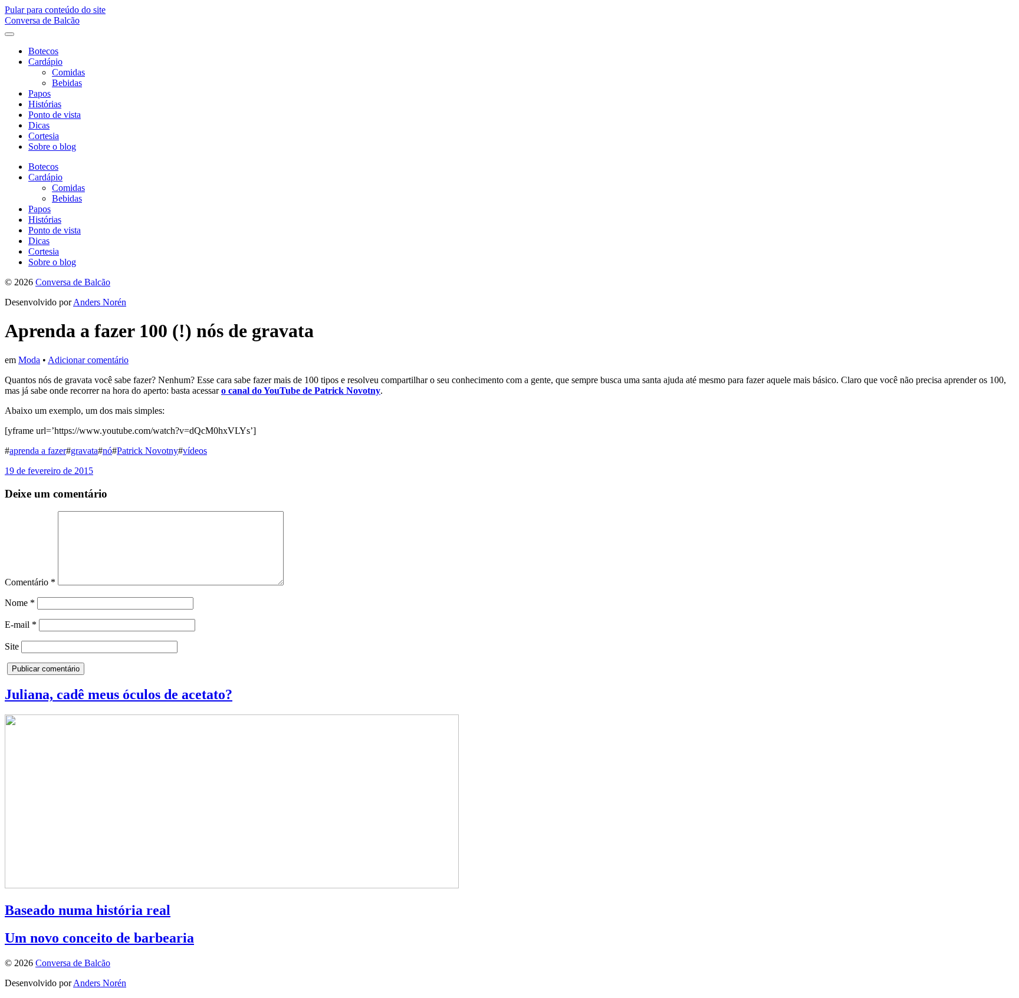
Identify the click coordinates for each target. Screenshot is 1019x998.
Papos (39, 93)
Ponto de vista (54, 115)
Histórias (44, 104)
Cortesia (43, 136)
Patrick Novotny (147, 451)
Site (12, 646)
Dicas (39, 125)
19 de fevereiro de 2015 (49, 471)
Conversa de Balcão (42, 20)
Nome (20, 603)
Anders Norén (99, 302)
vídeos (195, 451)
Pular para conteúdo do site (55, 10)
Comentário (30, 582)
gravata (84, 451)
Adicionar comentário (88, 360)
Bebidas (67, 83)
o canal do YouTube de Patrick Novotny (300, 391)
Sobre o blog (52, 146)
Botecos (43, 51)
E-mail (21, 625)
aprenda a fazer (37, 451)
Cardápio (45, 62)
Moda (29, 360)
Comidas (68, 72)
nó (107, 451)
